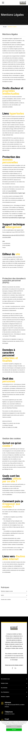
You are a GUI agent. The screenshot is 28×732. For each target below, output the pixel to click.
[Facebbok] (12, 668)
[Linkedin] (15, 668)
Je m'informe (14, 726)
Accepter (14, 729)
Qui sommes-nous (5, 679)
